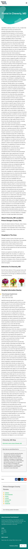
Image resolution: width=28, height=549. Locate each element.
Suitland (7, 492)
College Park (8, 499)
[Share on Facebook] (16, 479)
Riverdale (7, 501)
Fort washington (9, 494)
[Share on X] (19, 479)
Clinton (6, 496)
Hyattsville (7, 503)
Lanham (7, 498)
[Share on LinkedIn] (22, 479)
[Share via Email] (25, 479)
